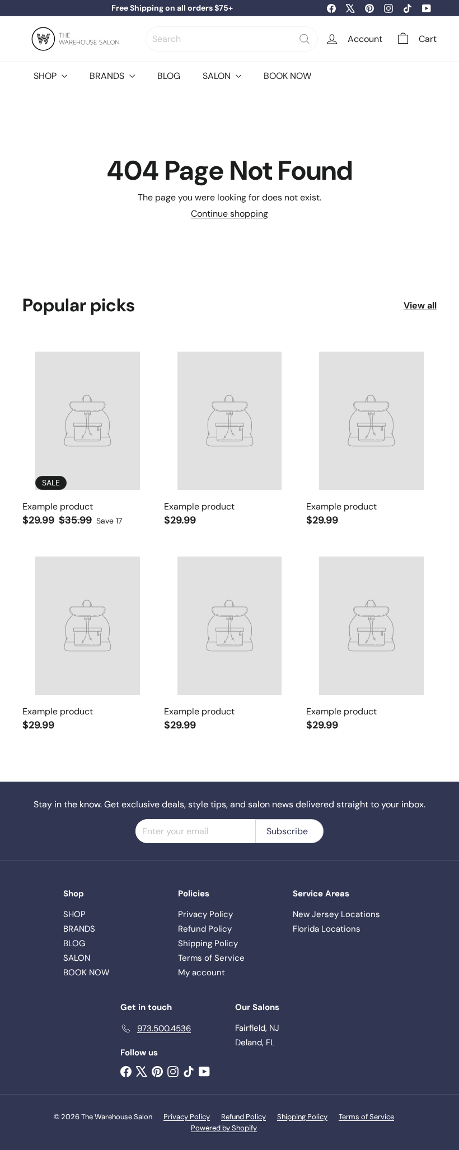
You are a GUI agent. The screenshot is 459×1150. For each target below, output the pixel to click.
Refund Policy (205, 928)
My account (201, 972)
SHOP (46, 76)
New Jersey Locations (336, 914)
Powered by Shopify (224, 1128)
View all (420, 305)
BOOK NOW (287, 76)
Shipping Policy (208, 943)
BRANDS (108, 76)
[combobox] (232, 39)
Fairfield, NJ (257, 1028)
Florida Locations (326, 928)
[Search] (304, 39)
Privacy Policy (205, 914)
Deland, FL (255, 1042)
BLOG (168, 76)
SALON (218, 76)
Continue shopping (229, 213)
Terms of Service (211, 958)
